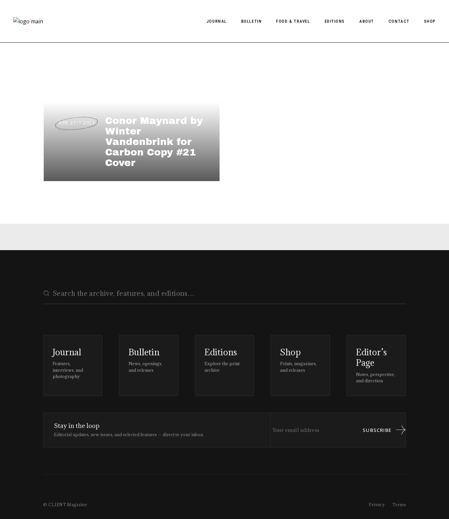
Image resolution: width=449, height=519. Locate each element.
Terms (399, 504)
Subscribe (377, 430)
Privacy (377, 504)
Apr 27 (77, 123)
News (51, 76)
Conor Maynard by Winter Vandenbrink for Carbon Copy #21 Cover (154, 141)
